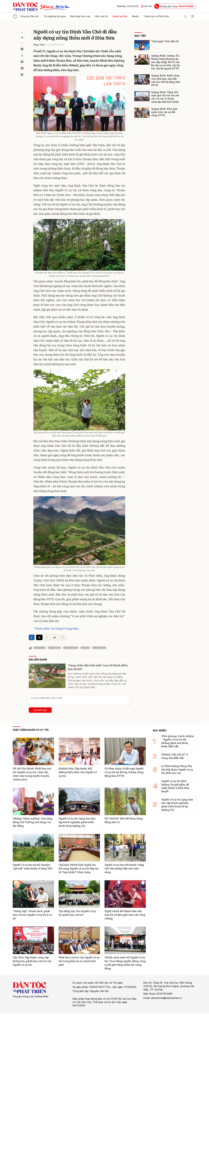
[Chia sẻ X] (39, 637)
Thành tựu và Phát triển (156, 16)
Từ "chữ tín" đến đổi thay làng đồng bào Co (123, 820)
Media (135, 16)
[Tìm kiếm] (185, 16)
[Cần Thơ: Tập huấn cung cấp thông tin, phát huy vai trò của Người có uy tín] (33, 940)
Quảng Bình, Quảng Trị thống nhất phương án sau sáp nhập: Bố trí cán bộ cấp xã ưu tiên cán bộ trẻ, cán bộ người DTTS (165, 62)
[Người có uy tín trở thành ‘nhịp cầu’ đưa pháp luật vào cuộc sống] (125, 847)
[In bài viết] (22, 68)
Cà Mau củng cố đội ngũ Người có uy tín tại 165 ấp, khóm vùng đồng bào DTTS (124, 772)
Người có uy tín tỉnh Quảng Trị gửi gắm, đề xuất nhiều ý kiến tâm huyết (175, 786)
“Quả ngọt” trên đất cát (165, 41)
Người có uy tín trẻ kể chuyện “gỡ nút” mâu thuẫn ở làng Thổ (32, 866)
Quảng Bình (39, 648)
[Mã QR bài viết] (22, 74)
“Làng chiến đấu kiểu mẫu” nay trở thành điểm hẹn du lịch (98, 667)
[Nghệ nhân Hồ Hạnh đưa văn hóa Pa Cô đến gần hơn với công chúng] (125, 894)
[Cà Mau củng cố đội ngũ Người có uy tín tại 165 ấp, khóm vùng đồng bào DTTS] (125, 751)
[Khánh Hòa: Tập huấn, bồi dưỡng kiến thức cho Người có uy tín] (79, 751)
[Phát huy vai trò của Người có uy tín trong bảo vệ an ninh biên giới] (79, 940)
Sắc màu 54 (101, 16)
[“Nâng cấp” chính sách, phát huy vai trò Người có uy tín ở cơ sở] (33, 894)
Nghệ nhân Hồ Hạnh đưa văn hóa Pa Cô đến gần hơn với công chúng (124, 915)
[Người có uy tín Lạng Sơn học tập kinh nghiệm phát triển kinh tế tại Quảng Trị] (79, 801)
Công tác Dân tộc (29, 16)
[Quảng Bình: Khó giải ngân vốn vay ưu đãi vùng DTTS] (142, 113)
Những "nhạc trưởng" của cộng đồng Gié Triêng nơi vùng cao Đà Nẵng (32, 822)
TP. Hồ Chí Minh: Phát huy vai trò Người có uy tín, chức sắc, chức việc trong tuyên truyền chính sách (32, 774)
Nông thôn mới (70, 648)
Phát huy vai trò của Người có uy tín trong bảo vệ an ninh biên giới (79, 961)
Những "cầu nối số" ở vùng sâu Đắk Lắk (174, 756)
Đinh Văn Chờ (99, 648)
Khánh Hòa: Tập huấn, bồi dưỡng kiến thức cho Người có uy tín (78, 772)
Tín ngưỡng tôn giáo (55, 16)
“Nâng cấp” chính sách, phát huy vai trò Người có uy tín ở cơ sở (32, 915)
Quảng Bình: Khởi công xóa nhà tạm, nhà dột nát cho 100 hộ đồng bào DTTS (165, 80)
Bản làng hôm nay (80, 16)
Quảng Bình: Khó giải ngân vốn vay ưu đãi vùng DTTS (164, 112)
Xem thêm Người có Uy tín (31, 729)
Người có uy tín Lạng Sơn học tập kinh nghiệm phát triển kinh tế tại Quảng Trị (77, 822)
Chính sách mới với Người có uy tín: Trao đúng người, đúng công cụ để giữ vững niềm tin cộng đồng (125, 963)
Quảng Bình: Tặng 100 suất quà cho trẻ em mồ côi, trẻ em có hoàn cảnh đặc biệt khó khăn (165, 97)
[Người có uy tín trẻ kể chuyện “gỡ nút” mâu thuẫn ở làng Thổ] (33, 847)
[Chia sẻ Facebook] (22, 49)
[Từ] (125, 801)
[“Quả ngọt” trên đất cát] (142, 45)
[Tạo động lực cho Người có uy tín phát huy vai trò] (79, 894)
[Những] (33, 801)
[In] (54, 637)
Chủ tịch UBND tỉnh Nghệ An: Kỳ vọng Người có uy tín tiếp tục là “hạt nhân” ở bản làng (79, 868)
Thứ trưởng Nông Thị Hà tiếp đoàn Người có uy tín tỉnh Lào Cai (177, 769)
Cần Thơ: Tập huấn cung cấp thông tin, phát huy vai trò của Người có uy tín (32, 961)
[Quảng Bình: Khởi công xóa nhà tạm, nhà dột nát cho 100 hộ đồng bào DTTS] (142, 79)
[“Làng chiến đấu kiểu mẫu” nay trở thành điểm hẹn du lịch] (47, 676)
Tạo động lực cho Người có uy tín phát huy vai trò (77, 913)
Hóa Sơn (85, 648)
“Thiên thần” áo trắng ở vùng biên (56, 628)
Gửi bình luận (40, 710)
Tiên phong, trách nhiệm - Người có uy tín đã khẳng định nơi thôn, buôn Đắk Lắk (177, 741)
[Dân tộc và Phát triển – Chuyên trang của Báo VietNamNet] (25, 6)
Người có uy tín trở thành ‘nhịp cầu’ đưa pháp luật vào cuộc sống (124, 868)
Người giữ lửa (120, 16)
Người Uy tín (54, 648)
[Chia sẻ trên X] (22, 55)
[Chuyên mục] (192, 16)
